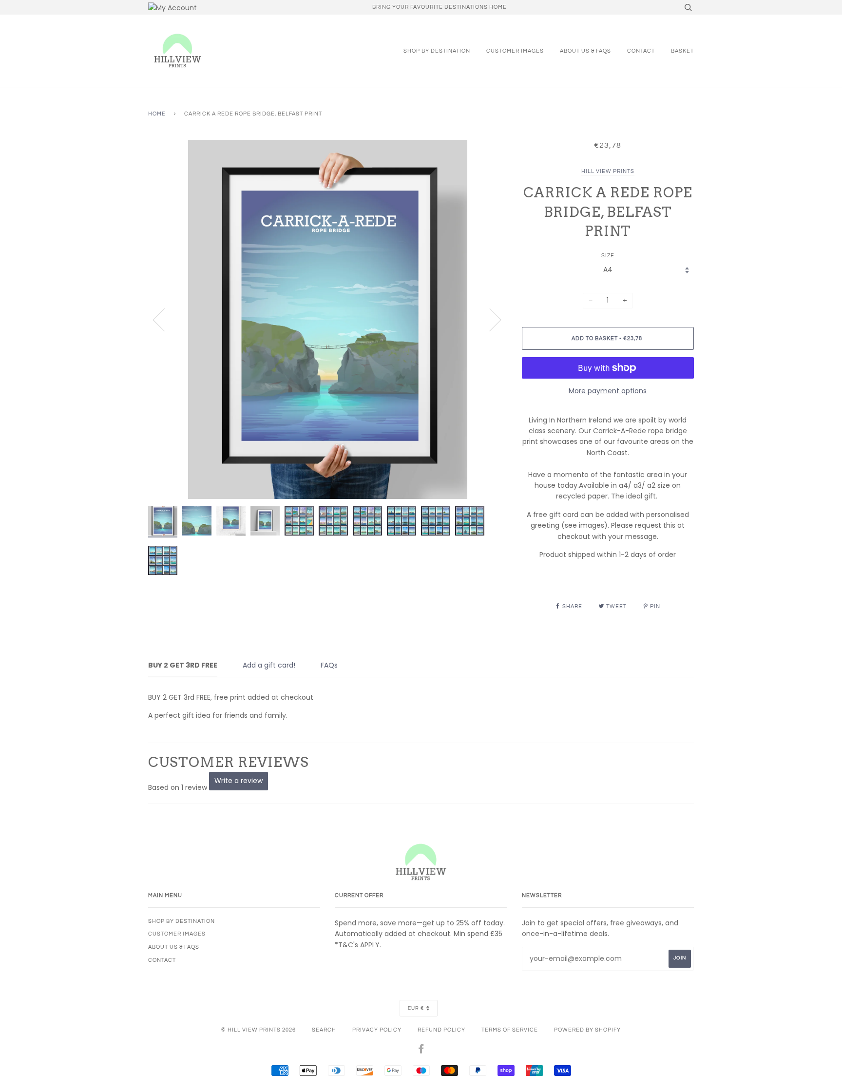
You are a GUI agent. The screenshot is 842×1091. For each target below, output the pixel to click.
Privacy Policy (377, 1030)
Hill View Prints (607, 171)
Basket (682, 51)
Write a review (238, 780)
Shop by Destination (436, 51)
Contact (641, 51)
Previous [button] (164, 319)
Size (607, 255)
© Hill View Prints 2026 (258, 1030)
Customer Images (515, 51)
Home (157, 113)
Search (324, 1030)
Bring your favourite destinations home (439, 7)
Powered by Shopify (587, 1030)
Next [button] (489, 319)
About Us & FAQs (585, 51)
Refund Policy (441, 1030)
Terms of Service (509, 1030)
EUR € (416, 1008)
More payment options (608, 391)
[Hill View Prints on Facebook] (421, 1050)
